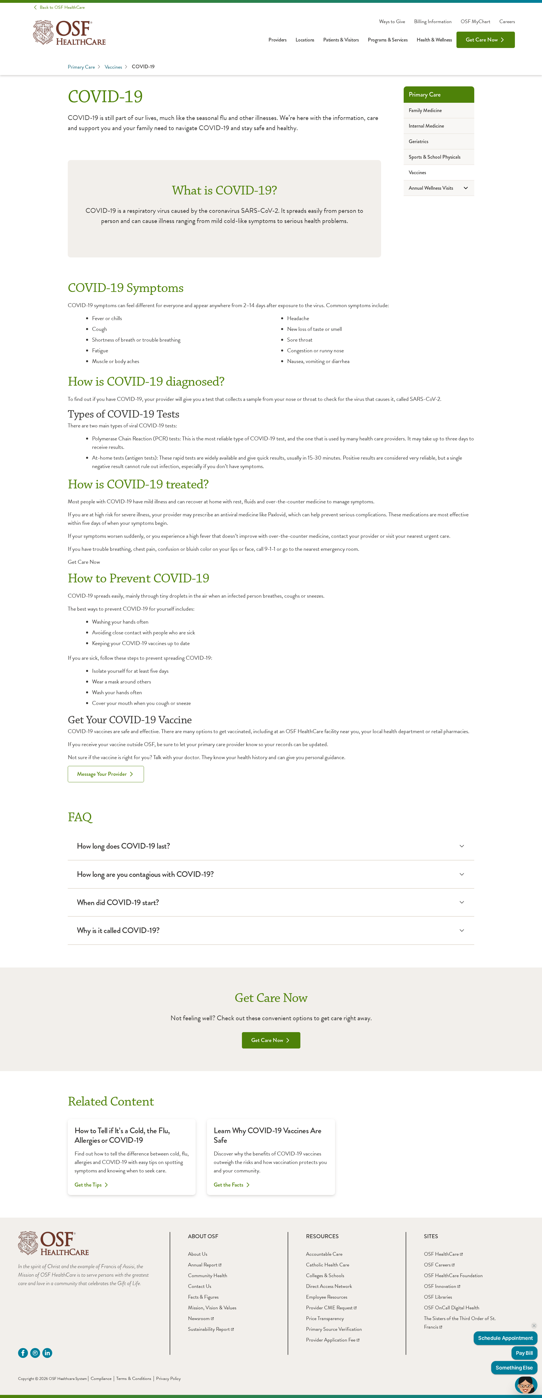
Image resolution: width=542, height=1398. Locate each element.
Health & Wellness (434, 39)
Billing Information (433, 21)
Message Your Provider (102, 774)
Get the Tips (88, 1184)
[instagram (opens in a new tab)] (35, 1353)
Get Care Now (482, 40)
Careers (507, 21)
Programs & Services (388, 39)
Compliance (101, 1378)
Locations (305, 39)
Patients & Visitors (341, 39)
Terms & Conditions (133, 1378)
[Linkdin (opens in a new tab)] (47, 1353)
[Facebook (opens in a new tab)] (23, 1353)
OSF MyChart (475, 21)
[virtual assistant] (526, 1385)
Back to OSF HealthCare (62, 7)
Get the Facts (228, 1184)
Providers (277, 39)
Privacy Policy (168, 1378)
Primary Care (81, 67)
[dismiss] (534, 1325)
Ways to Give (392, 21)
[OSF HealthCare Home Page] (69, 32)
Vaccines (113, 67)
